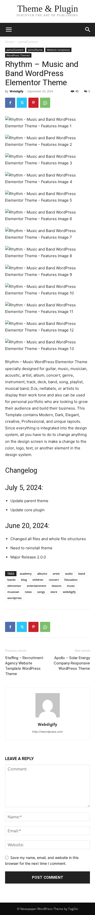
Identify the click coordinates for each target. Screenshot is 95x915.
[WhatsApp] (45, 103)
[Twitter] (22, 103)
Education (71, 580)
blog (24, 580)
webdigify (69, 592)
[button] (88, 30)
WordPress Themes (18, 55)
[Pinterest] (33, 103)
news (28, 592)
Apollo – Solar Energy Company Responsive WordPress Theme (72, 663)
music (71, 586)
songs (41, 592)
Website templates (58, 49)
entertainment (36, 586)
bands (11, 580)
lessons (56, 586)
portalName (35, 49)
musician (13, 592)
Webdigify (16, 91)
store (53, 592)
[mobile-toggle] (9, 30)
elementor (14, 586)
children (37, 580)
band (81, 573)
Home (9, 42)
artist (56, 573)
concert (54, 580)
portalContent (28, 42)
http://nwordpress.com (47, 731)
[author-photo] (47, 717)
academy (26, 573)
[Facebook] (10, 103)
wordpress (14, 598)
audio (69, 573)
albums (42, 573)
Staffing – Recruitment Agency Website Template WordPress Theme (24, 666)
